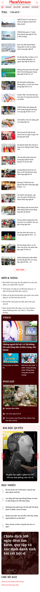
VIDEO (7, 317)
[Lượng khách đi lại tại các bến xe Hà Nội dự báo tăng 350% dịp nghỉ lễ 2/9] (8, 173)
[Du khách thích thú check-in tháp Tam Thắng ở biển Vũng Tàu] (8, 148)
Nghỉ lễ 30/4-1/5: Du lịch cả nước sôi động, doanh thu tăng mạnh (26, 21)
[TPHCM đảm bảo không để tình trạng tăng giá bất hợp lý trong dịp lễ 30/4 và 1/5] (8, 110)
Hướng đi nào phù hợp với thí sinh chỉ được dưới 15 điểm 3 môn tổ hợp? (22, 508)
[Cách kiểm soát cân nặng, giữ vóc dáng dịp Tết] (8, 123)
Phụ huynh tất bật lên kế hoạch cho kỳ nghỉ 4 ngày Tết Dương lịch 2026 (27, 134)
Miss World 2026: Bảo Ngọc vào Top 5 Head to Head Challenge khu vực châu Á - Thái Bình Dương (19, 310)
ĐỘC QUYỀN (16, 7)
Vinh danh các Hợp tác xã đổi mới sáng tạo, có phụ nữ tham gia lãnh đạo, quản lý (19, 290)
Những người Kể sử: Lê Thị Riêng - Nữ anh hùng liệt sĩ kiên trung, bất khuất (19, 347)
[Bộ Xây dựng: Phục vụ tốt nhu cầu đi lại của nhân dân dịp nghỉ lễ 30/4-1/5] (8, 248)
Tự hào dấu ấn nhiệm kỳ (11, 366)
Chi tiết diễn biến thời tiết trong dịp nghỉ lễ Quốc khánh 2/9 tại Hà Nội (26, 159)
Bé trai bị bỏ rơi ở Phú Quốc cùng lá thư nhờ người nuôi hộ (20, 491)
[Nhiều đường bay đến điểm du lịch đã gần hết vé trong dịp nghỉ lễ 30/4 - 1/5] (8, 260)
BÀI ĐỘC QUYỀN (13, 427)
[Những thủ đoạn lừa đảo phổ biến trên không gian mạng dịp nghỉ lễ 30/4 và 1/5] (8, 73)
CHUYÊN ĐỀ (35, 7)
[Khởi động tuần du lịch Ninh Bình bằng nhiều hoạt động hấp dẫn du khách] (8, 210)
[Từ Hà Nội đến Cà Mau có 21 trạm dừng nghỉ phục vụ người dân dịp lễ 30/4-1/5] (8, 60)
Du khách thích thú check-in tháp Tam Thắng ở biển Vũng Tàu (27, 147)
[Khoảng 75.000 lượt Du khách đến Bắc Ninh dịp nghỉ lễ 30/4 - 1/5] (8, 185)
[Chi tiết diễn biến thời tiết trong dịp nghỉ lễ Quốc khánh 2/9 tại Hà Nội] (8, 160)
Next (37, 456)
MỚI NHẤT (8, 7)
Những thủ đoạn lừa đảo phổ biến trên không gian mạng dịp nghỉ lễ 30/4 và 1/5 (27, 72)
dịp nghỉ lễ (15, 12)
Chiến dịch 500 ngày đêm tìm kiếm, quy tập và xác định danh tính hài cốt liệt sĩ (20, 544)
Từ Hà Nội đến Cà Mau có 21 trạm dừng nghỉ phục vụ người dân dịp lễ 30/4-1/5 (27, 59)
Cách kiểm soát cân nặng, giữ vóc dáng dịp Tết (28, 121)
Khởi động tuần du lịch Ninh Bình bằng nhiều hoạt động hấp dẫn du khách (27, 209)
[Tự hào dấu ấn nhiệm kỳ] (11, 358)
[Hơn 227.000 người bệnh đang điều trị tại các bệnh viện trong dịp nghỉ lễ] (8, 48)
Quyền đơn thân (12, 408)
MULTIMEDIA (25, 7)
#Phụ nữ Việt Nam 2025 (10, 585)
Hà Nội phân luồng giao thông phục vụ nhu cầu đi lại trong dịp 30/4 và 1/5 (27, 84)
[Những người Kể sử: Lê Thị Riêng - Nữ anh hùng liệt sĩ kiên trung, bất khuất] (20, 331)
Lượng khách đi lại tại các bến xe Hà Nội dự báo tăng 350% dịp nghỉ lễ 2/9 (27, 172)
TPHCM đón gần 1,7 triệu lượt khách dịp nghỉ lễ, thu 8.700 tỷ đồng (27, 34)
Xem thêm (20, 270)
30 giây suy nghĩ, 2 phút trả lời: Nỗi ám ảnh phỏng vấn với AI (20, 476)
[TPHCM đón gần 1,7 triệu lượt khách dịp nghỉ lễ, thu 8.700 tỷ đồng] (8, 35)
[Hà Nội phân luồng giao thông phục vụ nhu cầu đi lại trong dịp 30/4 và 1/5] (8, 85)
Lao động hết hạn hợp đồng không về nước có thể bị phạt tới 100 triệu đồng (21, 499)
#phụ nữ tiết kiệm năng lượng (12, 581)
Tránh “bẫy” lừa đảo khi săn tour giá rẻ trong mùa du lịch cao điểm (28, 97)
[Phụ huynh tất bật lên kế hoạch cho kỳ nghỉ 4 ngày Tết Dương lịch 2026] (8, 135)
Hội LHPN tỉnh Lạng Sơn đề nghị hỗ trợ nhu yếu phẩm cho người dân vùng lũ (20, 283)
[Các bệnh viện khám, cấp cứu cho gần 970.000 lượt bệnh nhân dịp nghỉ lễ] (8, 198)
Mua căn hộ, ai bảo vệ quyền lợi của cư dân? (20, 525)
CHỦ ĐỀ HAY (9, 577)
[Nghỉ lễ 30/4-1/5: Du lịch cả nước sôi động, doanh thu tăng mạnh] (8, 22)
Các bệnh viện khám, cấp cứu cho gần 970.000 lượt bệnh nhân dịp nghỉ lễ (26, 197)
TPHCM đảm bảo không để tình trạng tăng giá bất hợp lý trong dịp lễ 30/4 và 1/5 (27, 109)
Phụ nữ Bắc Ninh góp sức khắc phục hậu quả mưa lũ (19, 303)
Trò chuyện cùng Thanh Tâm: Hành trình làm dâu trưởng (20, 419)
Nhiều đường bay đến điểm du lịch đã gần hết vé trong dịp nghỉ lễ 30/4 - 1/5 (27, 259)
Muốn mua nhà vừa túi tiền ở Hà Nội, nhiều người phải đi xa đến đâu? (22, 517)
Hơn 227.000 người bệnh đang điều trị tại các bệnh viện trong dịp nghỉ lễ (26, 47)
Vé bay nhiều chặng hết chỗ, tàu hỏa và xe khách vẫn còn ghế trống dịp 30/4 (27, 222)
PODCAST (8, 381)
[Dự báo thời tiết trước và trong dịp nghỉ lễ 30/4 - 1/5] (8, 235)
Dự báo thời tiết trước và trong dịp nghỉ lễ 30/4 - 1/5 (26, 233)
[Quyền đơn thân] (20, 395)
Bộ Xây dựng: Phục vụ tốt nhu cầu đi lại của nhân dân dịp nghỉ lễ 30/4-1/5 (27, 247)
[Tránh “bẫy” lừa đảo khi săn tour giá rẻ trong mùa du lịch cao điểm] (8, 98)
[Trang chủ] (2, 7)
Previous (3, 456)
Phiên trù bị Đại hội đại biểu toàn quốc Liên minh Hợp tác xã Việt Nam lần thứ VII (21, 296)
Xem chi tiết (10, 570)
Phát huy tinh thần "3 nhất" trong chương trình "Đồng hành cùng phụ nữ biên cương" (29, 370)
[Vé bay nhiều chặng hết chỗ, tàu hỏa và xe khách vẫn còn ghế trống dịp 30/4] (8, 223)
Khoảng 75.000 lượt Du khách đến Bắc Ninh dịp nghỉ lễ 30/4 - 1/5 (27, 184)
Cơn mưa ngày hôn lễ (13, 414)
